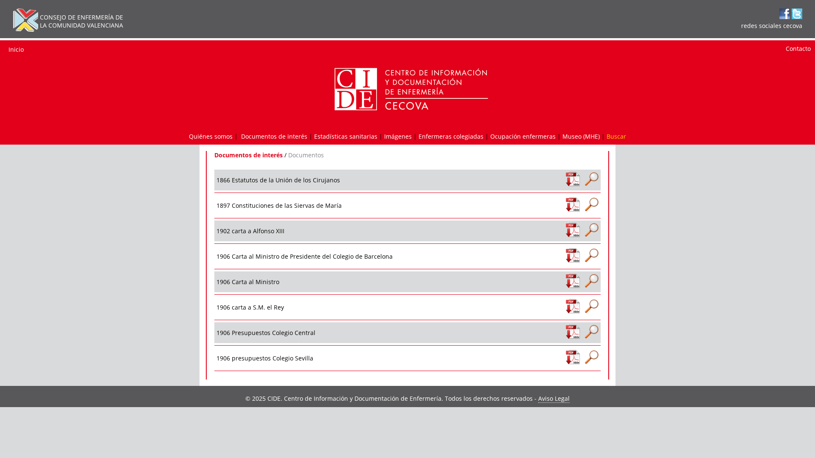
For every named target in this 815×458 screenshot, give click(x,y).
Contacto (798, 49)
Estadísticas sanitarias (345, 136)
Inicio (16, 49)
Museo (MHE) (581, 136)
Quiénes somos (211, 136)
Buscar (616, 136)
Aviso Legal (554, 398)
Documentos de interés (274, 136)
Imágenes (398, 136)
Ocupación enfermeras (523, 136)
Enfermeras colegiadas (451, 136)
